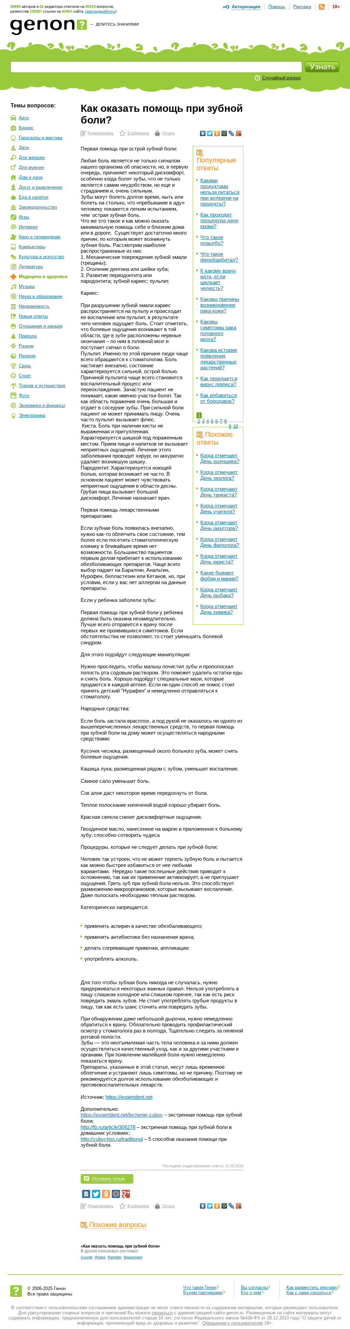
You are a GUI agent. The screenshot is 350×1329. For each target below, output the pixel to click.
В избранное (138, 133)
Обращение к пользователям (232, 1323)
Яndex (100, 1257)
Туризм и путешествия (42, 385)
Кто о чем (251, 1292)
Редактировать (100, 133)
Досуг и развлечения (40, 187)
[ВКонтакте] (202, 133)
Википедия (133, 1257)
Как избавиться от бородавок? (218, 398)
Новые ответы (33, 316)
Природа (28, 336)
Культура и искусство (41, 256)
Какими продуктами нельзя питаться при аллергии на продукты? (219, 192)
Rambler (115, 1257)
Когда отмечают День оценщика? (219, 458)
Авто (24, 117)
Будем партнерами (203, 1292)
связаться (162, 1312)
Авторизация (246, 6)
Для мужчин (31, 167)
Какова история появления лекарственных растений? (218, 358)
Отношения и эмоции (40, 326)
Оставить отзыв (108, 1178)
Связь (25, 365)
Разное (26, 345)
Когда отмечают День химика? (219, 609)
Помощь (276, 6)
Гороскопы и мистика (40, 137)
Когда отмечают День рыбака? (219, 592)
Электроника (32, 415)
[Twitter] (210, 133)
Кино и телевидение (39, 236)
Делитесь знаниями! (117, 24)
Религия (27, 355)
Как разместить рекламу (311, 1287)
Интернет (28, 226)
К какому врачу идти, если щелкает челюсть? (218, 279)
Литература (31, 266)
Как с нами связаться (308, 1292)
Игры (24, 217)
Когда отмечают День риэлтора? (219, 525)
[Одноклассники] (217, 133)
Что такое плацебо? (211, 240)
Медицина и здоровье (43, 276)
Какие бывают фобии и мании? (219, 575)
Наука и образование (40, 296)
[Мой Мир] (224, 133)
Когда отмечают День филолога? (219, 542)
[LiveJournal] (231, 133)
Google (87, 1257)
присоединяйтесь (100, 11)
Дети (24, 147)
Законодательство (38, 207)
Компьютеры (32, 246)
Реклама (302, 6)
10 (235, 426)
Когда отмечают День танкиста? (219, 492)
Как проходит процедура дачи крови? (219, 220)
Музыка (27, 286)
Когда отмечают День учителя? (219, 508)
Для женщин (32, 157)
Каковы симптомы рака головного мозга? (218, 330)
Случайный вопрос (281, 77)
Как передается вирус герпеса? (218, 381)
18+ (336, 6)
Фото (24, 395)
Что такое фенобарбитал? (219, 257)
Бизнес (26, 127)
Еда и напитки (33, 197)
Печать (168, 133)
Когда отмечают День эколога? (219, 475)
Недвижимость (34, 306)
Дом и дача (30, 177)
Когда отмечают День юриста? (219, 559)
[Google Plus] (238, 133)
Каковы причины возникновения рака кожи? (219, 305)
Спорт (25, 375)
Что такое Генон (199, 1287)
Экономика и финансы (42, 405)
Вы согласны (254, 1287)
